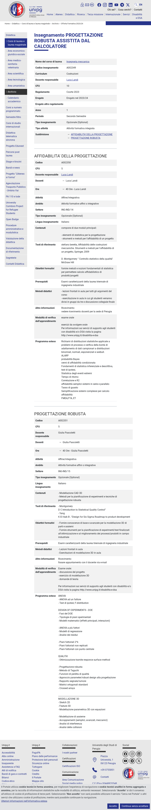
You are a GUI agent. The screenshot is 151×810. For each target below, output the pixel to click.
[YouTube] (116, 5)
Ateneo (59, 14)
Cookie (35, 770)
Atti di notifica (9, 770)
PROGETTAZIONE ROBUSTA (85, 138)
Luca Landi (72, 79)
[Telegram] (122, 5)
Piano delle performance (44, 756)
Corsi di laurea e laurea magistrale (17, 43)
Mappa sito (38, 781)
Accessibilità (8, 752)
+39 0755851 (107, 769)
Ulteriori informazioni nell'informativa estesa (24, 801)
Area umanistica (16, 85)
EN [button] (140, 4)
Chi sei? (111, 9)
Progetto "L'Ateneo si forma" (15, 175)
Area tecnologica (16, 79)
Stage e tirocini (13, 161)
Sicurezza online (40, 763)
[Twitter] (128, 5)
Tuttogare (37, 766)
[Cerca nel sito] (136, 5)
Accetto (113, 806)
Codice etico (8, 781)
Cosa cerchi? (124, 9)
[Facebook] (99, 5)
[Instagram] (105, 5)
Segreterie (11, 257)
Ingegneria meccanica (78, 61)
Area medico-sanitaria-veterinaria (14, 64)
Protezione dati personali (45, 759)
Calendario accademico (14, 99)
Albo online (7, 756)
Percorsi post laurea (12, 154)
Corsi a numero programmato (14, 109)
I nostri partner (69, 752)
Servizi (126, 14)
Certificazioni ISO (71, 766)
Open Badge (12, 219)
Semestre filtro (13, 117)
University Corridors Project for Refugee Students (14, 208)
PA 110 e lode (13, 196)
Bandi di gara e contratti (14, 774)
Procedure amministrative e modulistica (14, 229)
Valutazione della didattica (15, 240)
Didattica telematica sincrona (11, 136)
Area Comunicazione (73, 779)
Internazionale (113, 14)
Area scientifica (16, 73)
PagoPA (36, 752)
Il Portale (36, 777)
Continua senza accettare (135, 806)
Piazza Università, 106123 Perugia (108, 760)
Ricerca (81, 14)
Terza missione (95, 14)
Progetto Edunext (15, 146)
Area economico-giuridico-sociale (16, 52)
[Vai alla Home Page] (26, 9)
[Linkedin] (111, 5)
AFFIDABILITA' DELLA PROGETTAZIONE (92, 134)
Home (50, 14)
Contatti (138, 9)
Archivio (12, 91)
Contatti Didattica (15, 263)
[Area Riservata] (82, 5)
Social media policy (72, 783)
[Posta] (87, 5)
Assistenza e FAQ (11, 766)
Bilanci (5, 777)
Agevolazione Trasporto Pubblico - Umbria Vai (16, 187)
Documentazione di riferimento (15, 250)
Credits (35, 774)
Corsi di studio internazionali (13, 125)
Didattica (70, 14)
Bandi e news (13, 167)
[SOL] (92, 5)
